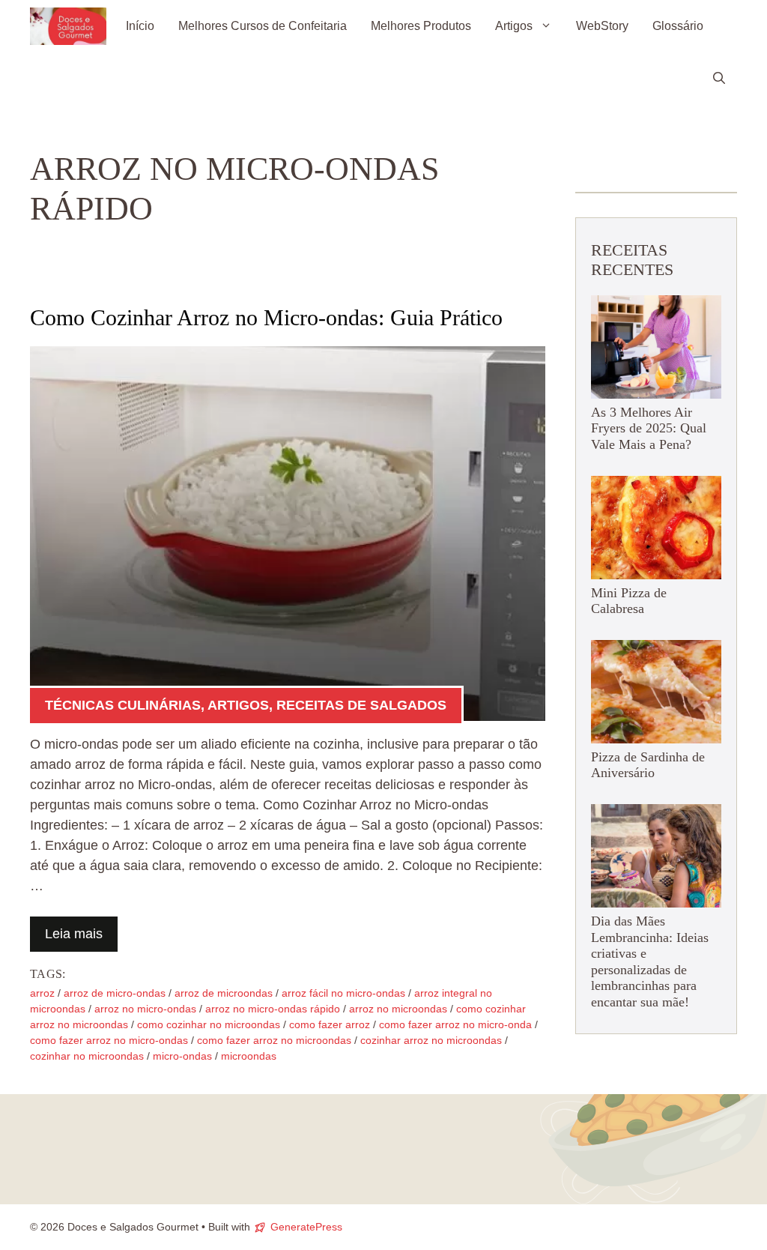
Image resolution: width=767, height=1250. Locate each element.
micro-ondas (182, 1056)
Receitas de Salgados (361, 705)
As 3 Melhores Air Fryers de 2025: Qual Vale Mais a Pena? (648, 428)
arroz (42, 993)
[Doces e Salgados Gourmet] (68, 26)
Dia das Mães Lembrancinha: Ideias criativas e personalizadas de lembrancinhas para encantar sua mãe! (650, 961)
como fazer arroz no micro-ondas (109, 1040)
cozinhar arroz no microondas (431, 1040)
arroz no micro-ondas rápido (272, 1009)
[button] (719, 78)
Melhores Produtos (421, 25)
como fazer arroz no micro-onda (455, 1024)
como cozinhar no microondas (208, 1024)
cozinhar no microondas (87, 1056)
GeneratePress (306, 1227)
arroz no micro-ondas (145, 1009)
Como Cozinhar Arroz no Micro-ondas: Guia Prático (266, 317)
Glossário (677, 25)
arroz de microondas (224, 993)
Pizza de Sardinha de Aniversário (648, 765)
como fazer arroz (329, 1024)
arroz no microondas (398, 1009)
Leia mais (74, 933)
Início (140, 25)
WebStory (602, 25)
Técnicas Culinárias (123, 705)
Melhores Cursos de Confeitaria (262, 25)
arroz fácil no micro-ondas (343, 993)
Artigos (514, 25)
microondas (248, 1056)
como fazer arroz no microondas (274, 1040)
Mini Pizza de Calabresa (629, 601)
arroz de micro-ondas (115, 993)
